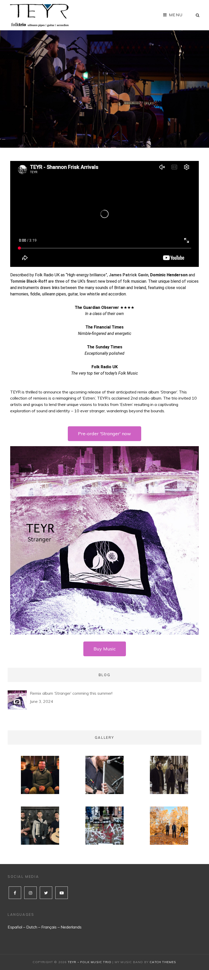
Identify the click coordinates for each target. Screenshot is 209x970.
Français (49, 927)
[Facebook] (15, 892)
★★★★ (104, 307)
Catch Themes (163, 962)
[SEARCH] (198, 15)
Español (15, 927)
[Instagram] (30, 892)
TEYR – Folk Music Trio (89, 962)
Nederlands (71, 927)
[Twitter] (46, 892)
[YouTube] (61, 892)
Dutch (31, 927)
